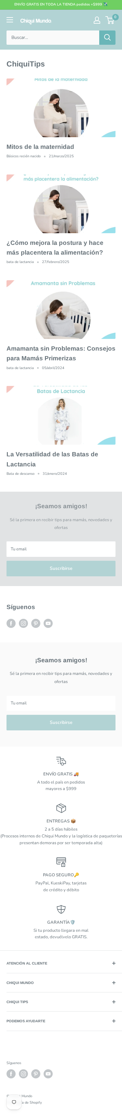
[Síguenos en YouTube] (48, 623)
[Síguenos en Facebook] (11, 623)
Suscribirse (61, 568)
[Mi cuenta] (97, 20)
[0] (110, 20)
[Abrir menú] (10, 19)
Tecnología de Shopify (24, 1102)
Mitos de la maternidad (40, 146)
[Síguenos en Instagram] (23, 623)
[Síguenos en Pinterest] (35, 623)
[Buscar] (107, 37)
